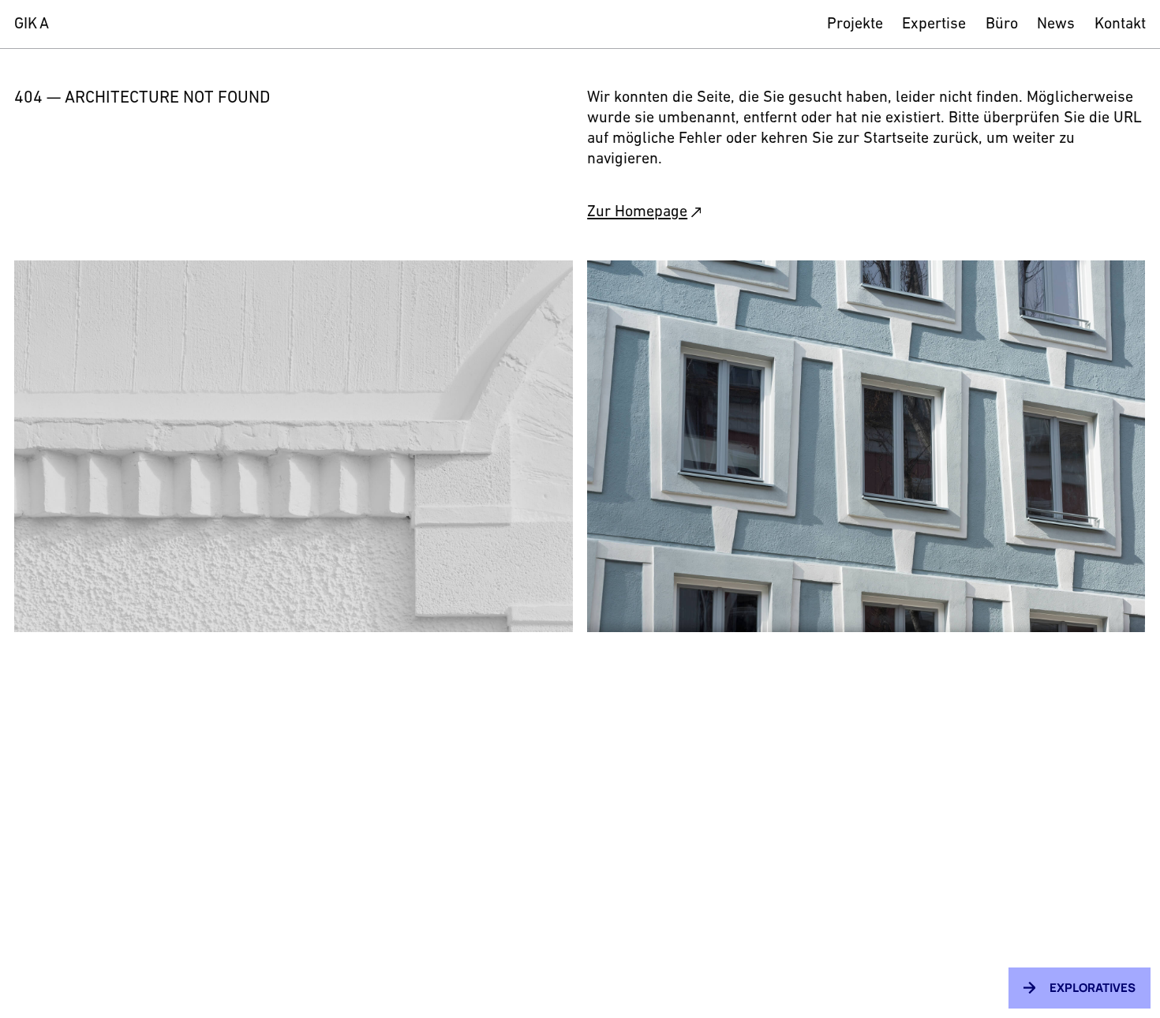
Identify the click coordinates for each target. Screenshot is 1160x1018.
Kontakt (1120, 24)
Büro (1002, 24)
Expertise (934, 24)
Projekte (855, 24)
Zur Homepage (637, 212)
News (1056, 24)
